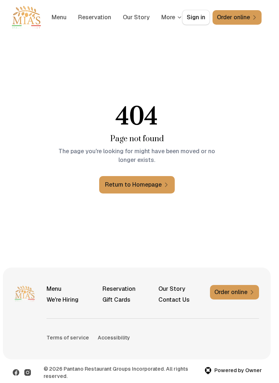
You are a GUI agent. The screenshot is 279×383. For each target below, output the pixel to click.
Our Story (171, 289)
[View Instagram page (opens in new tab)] (27, 372)
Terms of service (67, 337)
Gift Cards (116, 299)
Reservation (125, 17)
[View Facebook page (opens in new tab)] (16, 372)
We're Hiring (62, 299)
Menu (90, 17)
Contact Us (174, 299)
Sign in (196, 17)
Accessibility (114, 337)
